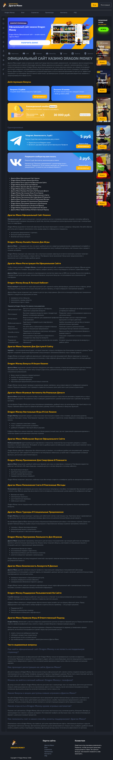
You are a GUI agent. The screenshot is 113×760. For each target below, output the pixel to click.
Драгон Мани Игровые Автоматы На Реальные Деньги (30, 191)
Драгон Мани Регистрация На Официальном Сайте (29, 182)
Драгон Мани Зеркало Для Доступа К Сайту (26, 187)
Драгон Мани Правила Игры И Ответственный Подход (30, 210)
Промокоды (49, 12)
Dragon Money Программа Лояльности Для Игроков (29, 203)
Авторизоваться (39, 96)
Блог (23, 12)
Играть (29, 42)
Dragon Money (10, 12)
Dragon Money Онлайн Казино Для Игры (25, 180)
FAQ (75, 12)
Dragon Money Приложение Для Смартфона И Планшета (30, 197)
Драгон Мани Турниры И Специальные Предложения (29, 201)
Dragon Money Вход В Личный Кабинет (24, 184)
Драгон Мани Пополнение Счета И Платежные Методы (30, 199)
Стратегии (35, 12)
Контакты (63, 12)
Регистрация (105, 5)
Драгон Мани (49, 745)
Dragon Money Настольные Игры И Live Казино (27, 193)
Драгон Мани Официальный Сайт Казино (25, 178)
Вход (94, 5)
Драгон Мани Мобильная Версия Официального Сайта (30, 195)
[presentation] (10, 46)
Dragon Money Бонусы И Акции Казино (24, 189)
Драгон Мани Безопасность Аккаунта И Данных (27, 205)
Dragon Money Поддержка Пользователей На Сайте (29, 207)
